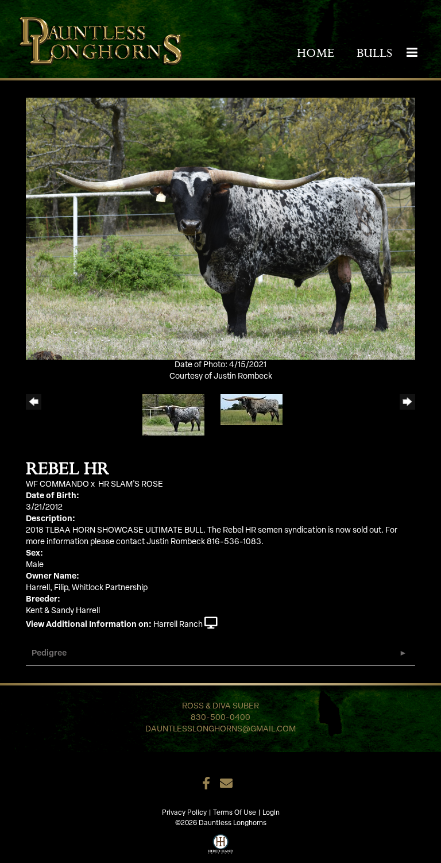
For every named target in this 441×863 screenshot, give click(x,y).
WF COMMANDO (57, 484)
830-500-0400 (220, 718)
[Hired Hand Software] (221, 843)
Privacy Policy (184, 813)
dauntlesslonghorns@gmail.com (220, 729)
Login (271, 813)
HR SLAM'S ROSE (130, 484)
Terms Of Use (234, 813)
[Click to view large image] (220, 228)
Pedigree (49, 653)
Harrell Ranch (178, 625)
